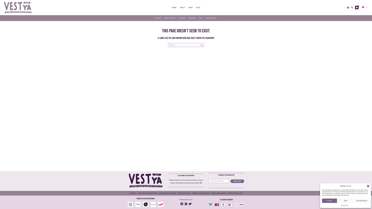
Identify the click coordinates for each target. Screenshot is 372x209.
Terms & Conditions (200, 193)
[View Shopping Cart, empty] (357, 7)
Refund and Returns (167, 193)
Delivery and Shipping (147, 193)
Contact (133, 193)
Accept (329, 201)
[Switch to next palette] (348, 8)
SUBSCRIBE (237, 181)
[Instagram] (186, 204)
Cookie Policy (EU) (235, 193)
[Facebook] (182, 204)
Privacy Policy (184, 193)
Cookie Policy (344, 205)
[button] (368, 186)
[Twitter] (190, 204)
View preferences (361, 201)
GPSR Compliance (218, 193)
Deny (345, 201)
